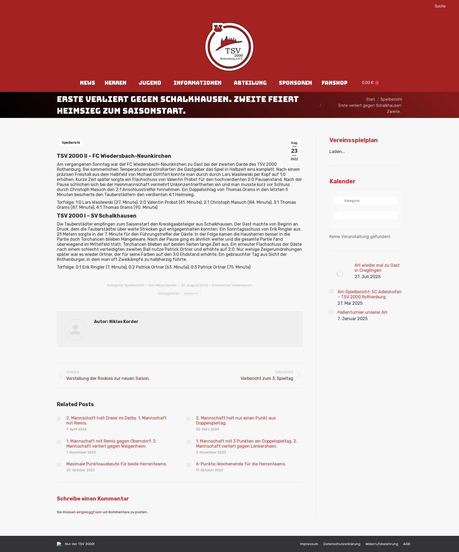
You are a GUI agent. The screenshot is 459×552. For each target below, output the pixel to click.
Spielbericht (71, 143)
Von (162, 285)
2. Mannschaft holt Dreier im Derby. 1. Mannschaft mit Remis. (116, 420)
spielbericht (191, 293)
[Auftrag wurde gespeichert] (59, 419)
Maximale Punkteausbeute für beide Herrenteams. (116, 463)
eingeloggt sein (89, 512)
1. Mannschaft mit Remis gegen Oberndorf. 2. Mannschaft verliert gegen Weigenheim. (111, 444)
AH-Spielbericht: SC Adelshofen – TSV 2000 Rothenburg (370, 294)
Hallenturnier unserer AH (362, 312)
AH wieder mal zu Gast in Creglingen (377, 268)
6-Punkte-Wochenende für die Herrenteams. (241, 463)
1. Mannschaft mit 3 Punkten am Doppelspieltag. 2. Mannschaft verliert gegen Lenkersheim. (246, 444)
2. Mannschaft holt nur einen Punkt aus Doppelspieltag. (236, 420)
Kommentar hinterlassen (232, 285)
